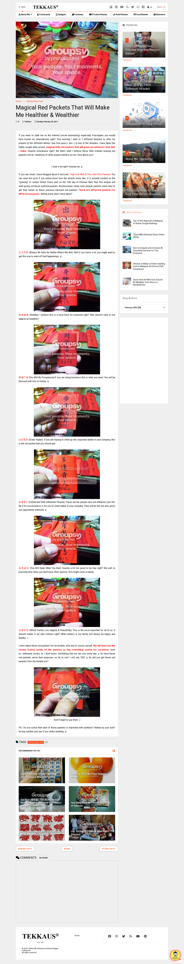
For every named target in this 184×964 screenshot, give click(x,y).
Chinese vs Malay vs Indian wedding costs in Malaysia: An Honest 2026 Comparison (149, 266)
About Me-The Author (139, 159)
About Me (25, 14)
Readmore (127, 60)
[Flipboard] (111, 7)
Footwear (78, 14)
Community (44, 14)
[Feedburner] (127, 7)
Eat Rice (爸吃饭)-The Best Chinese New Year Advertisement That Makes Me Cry (41, 802)
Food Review (141, 14)
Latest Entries (133, 212)
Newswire (160, 14)
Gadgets (61, 14)
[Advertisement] (144, 361)
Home (18, 101)
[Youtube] (121, 7)
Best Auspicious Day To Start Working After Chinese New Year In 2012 (41, 833)
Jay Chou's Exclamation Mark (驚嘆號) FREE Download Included (140, 84)
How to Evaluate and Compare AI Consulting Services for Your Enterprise (148, 250)
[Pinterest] (116, 7)
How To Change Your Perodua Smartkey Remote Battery (142, 49)
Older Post (109, 849)
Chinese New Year (35, 101)
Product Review (99, 14)
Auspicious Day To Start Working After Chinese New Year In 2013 (38, 775)
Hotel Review (121, 14)
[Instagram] (138, 7)
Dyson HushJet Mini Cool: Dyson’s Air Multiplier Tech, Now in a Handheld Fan (148, 282)
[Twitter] (132, 7)
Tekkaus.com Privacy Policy (143, 124)
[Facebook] (143, 7)
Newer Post (25, 849)
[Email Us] (175, 955)
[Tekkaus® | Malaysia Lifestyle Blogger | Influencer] (44, 8)
